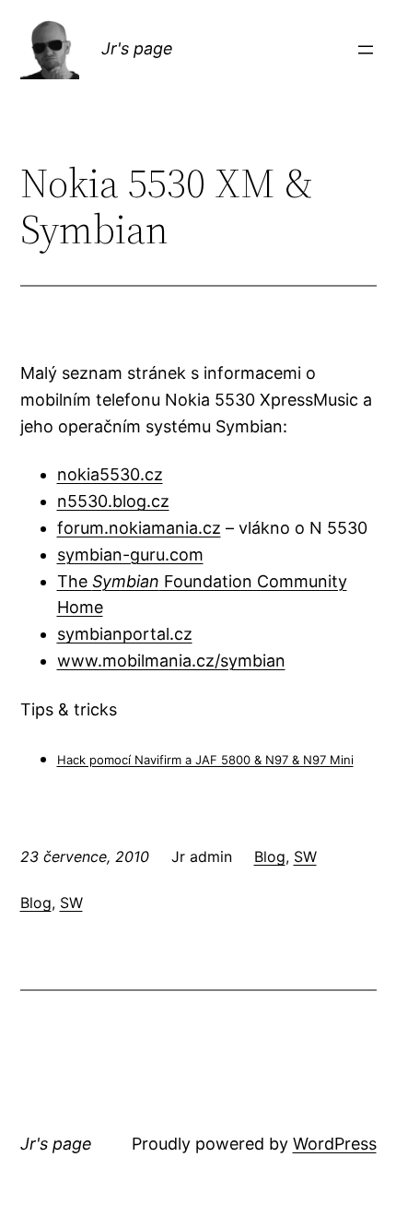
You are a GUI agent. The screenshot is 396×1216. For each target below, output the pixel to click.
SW (305, 856)
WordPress (335, 1143)
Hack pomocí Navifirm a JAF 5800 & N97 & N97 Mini (205, 759)
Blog (269, 856)
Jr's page (137, 48)
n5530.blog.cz (113, 501)
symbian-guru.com (130, 554)
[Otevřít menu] (366, 50)
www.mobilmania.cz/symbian (171, 660)
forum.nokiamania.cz (139, 527)
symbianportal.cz (124, 633)
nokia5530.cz (110, 474)
